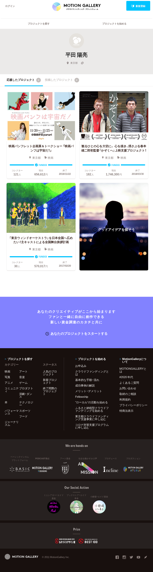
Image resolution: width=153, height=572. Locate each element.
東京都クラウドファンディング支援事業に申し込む (92, 417)
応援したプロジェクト (23, 80)
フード (23, 416)
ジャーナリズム (12, 423)
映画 (7, 371)
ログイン (10, 6)
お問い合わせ (127, 388)
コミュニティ (12, 389)
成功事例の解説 (85, 385)
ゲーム (23, 383)
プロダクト (26, 388)
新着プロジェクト (50, 381)
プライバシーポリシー (133, 405)
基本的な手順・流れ (87, 380)
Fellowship (81, 397)
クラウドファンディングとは (92, 372)
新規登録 (140, 6)
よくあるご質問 (129, 383)
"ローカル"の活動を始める (91, 402)
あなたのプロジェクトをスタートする (79, 333)
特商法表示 (126, 411)
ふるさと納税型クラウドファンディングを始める (92, 409)
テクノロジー (26, 403)
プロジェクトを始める (114, 23)
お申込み (80, 366)
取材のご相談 (127, 394)
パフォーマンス (12, 412)
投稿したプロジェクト (61, 80)
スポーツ (24, 411)
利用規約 (125, 399)
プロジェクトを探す (39, 23)
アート (23, 371)
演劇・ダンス (25, 395)
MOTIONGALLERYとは (132, 369)
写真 (7, 377)
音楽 (22, 377)
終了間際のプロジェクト (50, 391)
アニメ (9, 383)
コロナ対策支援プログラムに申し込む (92, 426)
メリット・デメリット (88, 391)
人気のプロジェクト (50, 372)
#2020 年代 (126, 377)
